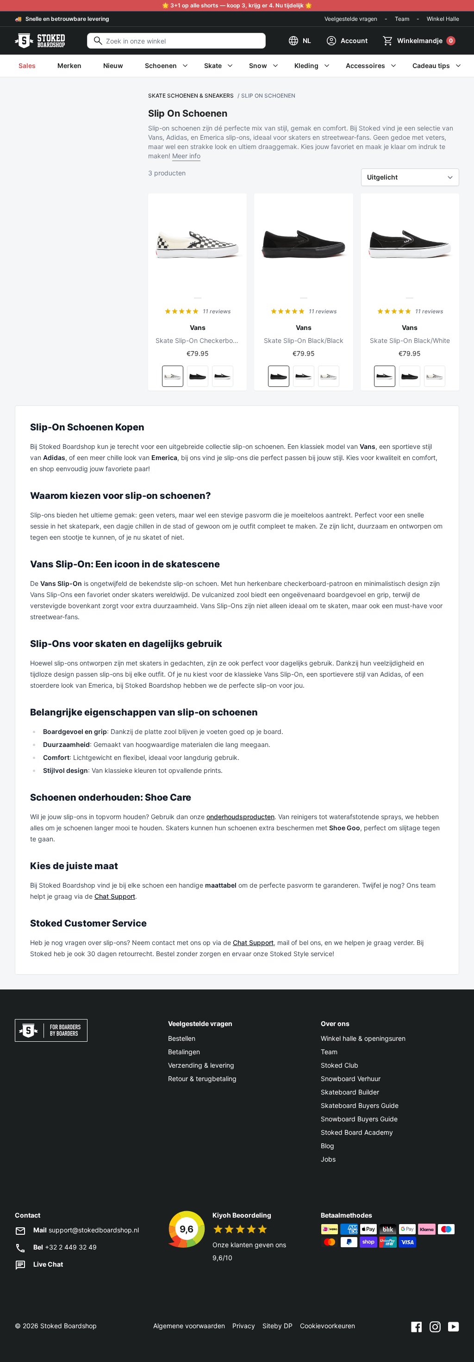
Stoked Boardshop (68, 1326)
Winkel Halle (443, 18)
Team (402, 18)
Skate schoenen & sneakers (191, 95)
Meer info (186, 156)
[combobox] (176, 41)
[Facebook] (416, 1325)
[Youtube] (453, 1325)
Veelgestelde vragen (350, 18)
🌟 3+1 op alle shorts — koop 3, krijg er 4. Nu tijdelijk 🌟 (237, 5)
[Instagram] (435, 1325)
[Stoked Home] (40, 41)
